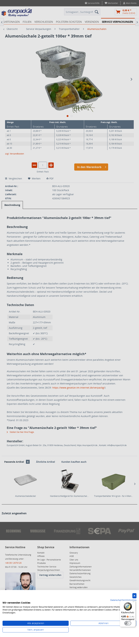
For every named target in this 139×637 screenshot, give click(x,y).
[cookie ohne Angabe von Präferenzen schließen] (134, 595)
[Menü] (134, 603)
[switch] (127, 623)
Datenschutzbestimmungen (123, 600)
